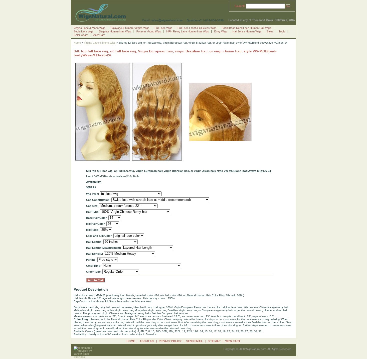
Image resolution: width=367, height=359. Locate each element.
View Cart (99, 34)
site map (214, 341)
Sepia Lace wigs (83, 31)
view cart (232, 341)
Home (77, 42)
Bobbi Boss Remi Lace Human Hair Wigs (246, 27)
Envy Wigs (220, 31)
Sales (270, 31)
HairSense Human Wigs (246, 31)
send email (194, 341)
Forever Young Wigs (148, 31)
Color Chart (81, 34)
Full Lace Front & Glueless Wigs (197, 27)
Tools (282, 31)
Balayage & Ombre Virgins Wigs (130, 27)
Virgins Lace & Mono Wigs (89, 27)
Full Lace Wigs (163, 27)
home (131, 341)
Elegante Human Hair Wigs (115, 31)
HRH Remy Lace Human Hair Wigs (187, 31)
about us (147, 341)
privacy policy (170, 341)
